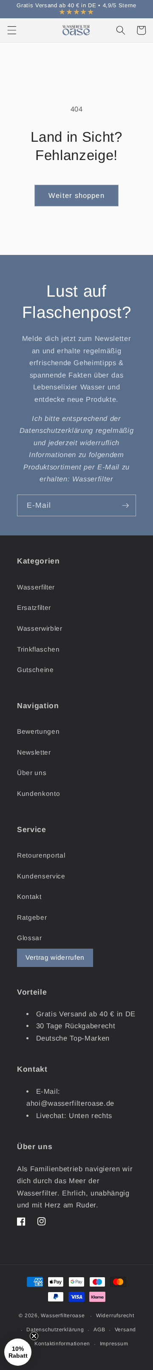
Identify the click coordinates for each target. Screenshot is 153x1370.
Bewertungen (38, 731)
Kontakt (29, 896)
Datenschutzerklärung (55, 1330)
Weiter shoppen (76, 195)
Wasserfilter (36, 587)
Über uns (31, 772)
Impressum (114, 1344)
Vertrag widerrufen (55, 957)
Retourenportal (41, 855)
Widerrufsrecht (115, 1316)
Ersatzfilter (34, 607)
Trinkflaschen (38, 649)
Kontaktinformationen (62, 1344)
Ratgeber (32, 917)
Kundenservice (41, 876)
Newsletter (34, 752)
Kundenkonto (38, 793)
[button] (11, 30)
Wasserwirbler (39, 628)
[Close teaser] (34, 1336)
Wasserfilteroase (63, 1316)
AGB (99, 1330)
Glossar (29, 937)
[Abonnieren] (125, 506)
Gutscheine (35, 669)
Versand (125, 1330)
